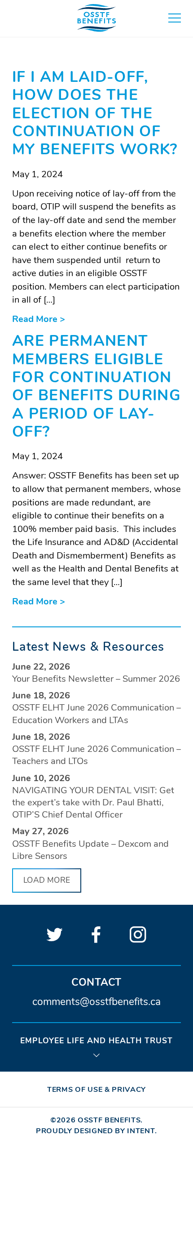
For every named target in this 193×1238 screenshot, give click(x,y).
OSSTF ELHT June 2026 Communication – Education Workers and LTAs (96, 714)
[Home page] (96, 18)
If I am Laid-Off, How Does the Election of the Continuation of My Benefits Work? (95, 113)
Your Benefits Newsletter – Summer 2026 (96, 679)
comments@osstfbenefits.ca (96, 1002)
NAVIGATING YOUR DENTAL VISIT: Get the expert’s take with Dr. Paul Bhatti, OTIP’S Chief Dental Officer (93, 802)
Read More (38, 319)
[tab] (96, 1046)
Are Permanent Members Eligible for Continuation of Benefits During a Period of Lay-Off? (96, 386)
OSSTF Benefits (109, 1120)
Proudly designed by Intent (95, 1131)
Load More (46, 880)
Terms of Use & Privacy (96, 1090)
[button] (174, 18)
